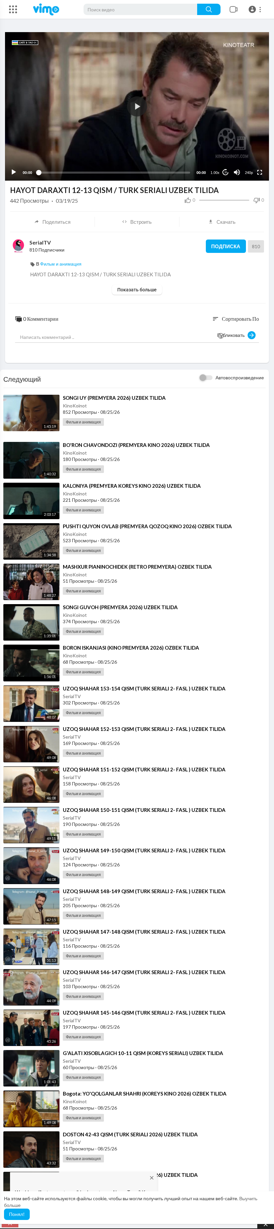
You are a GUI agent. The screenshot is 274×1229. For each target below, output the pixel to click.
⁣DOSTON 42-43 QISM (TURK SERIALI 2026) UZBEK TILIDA (130, 1134)
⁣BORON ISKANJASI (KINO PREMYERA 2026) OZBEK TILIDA (131, 648)
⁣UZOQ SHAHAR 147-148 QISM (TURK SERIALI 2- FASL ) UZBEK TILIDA (144, 932)
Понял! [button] (17, 1214)
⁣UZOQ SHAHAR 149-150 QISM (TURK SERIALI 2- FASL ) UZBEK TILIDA (144, 850)
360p (247, 146)
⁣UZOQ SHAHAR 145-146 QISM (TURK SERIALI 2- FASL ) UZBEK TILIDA (144, 1013)
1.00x (215, 173)
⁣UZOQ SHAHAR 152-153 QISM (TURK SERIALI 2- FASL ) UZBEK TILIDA (144, 729)
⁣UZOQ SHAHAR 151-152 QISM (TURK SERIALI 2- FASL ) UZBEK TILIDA (144, 769)
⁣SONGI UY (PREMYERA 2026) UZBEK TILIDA (114, 398)
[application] (137, 106)
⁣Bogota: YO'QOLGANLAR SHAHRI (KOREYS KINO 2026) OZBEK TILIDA (145, 1094)
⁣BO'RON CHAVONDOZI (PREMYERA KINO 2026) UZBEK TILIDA (136, 445)
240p (249, 173)
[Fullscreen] (259, 172)
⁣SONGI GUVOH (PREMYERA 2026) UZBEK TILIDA (120, 607)
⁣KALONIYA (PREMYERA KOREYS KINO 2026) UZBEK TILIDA (132, 486)
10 (225, 172)
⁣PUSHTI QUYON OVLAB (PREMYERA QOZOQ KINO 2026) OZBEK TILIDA (147, 526)
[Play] (13, 172)
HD (245, 156)
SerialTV (40, 242)
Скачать (226, 222)
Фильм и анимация (61, 264)
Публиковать (232, 335)
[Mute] (237, 172)
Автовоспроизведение (240, 377)
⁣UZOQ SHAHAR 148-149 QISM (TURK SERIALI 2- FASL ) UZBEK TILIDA (144, 891)
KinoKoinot (75, 405)
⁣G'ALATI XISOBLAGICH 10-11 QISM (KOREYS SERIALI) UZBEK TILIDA (143, 1053)
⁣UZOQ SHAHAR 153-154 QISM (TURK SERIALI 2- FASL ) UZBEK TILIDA (144, 688)
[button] (256, 9)
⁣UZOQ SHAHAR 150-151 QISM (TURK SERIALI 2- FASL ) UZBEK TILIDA (144, 810)
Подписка (225, 246)
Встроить (141, 222)
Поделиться (56, 222)
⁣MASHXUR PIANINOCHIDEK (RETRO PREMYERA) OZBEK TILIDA (137, 567)
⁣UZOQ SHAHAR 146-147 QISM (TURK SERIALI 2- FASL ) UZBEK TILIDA (144, 972)
